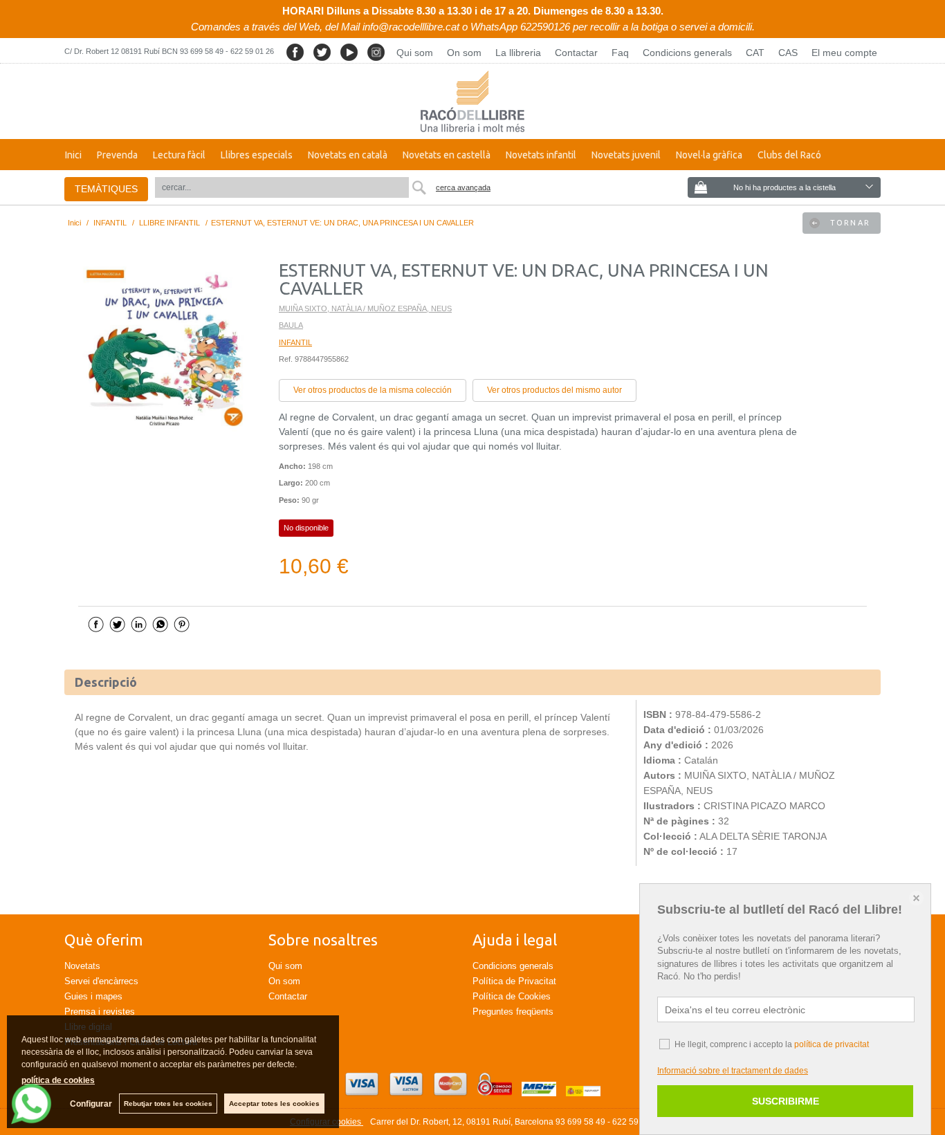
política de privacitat (831, 1044)
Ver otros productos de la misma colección (372, 390)
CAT (755, 52)
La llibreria (518, 52)
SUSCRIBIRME (785, 1101)
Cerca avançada (463, 187)
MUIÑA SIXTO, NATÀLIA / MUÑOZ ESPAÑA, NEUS (365, 308)
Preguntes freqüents (512, 1011)
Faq (620, 52)
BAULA (291, 325)
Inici (73, 154)
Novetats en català (347, 154)
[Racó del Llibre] (472, 101)
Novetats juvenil (626, 154)
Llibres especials (257, 154)
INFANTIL (295, 342)
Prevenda (117, 154)
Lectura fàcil (179, 154)
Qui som (414, 52)
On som (464, 52)
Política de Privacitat (514, 981)
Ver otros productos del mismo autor (554, 390)
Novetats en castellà (446, 154)
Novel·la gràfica (709, 154)
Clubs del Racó (789, 154)
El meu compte (844, 52)
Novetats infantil (541, 154)
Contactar (576, 52)
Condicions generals (687, 52)
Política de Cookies (511, 996)
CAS (788, 52)
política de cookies (58, 1080)
